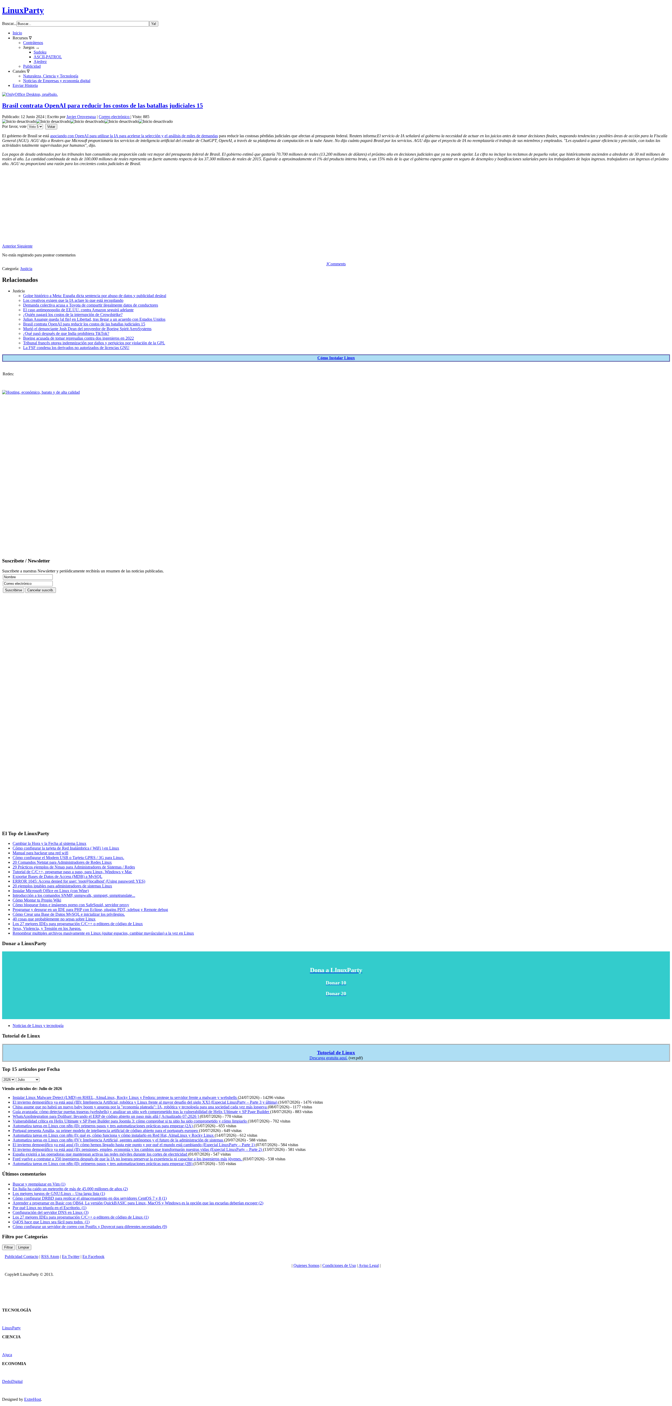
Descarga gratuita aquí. (328, 1058)
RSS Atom (50, 1256)
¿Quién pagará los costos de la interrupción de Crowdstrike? (73, 314)
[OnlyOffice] (30, 94)
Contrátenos (33, 42)
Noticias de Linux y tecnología (38, 1025)
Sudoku (40, 52)
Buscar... (9, 23)
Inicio (17, 33)
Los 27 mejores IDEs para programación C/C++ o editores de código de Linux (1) (81, 1217)
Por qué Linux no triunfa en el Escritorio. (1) (49, 1207)
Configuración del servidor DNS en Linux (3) (50, 1212)
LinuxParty (23, 10)
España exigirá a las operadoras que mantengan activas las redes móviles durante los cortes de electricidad (100, 1154)
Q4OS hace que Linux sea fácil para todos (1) (51, 1222)
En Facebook (93, 1256)
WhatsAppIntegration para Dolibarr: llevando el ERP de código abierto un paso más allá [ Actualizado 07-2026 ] (106, 1116)
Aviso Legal (369, 1265)
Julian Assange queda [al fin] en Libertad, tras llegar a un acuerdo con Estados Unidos (94, 319)
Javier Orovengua (81, 116)
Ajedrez (40, 61)
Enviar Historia (25, 85)
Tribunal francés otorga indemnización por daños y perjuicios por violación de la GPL (94, 343)
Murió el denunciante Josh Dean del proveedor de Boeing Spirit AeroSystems (87, 329)
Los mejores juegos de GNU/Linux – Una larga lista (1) (59, 1193)
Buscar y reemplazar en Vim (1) (39, 1184)
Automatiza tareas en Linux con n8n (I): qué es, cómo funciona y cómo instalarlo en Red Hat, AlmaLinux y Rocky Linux (114, 1135)
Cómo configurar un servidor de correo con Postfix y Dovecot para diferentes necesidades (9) (90, 1226)
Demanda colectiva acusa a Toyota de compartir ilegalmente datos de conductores (90, 305)
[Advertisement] (159, 207)
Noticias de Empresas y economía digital (56, 80)
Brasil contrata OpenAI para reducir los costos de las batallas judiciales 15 (102, 105)
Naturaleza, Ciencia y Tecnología (50, 76)
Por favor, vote (14, 126)
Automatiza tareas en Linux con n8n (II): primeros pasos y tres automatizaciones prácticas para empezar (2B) (103, 1163)
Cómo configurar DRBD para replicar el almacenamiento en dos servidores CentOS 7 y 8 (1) (90, 1198)
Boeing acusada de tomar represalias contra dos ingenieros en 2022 (78, 338)
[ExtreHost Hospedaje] (41, 392)
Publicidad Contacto (21, 1256)
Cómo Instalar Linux (336, 358)
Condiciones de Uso (339, 1265)
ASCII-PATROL (48, 57)
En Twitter (71, 1256)
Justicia (26, 268)
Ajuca (7, 1354)
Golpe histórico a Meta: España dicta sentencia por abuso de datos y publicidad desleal (94, 295)
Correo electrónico (114, 116)
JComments (336, 264)
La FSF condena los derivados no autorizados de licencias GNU (76, 347)
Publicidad (32, 66)
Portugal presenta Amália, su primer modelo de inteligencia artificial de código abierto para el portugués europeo (106, 1130)
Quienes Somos (306, 1265)
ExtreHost (32, 1399)
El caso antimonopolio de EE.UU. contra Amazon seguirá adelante (78, 310)
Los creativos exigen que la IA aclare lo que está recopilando (73, 300)
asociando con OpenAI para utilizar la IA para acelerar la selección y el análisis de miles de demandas (134, 136)
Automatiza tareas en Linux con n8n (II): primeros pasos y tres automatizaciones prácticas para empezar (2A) (103, 1126)
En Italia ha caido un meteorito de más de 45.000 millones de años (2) (70, 1189)
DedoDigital (12, 1381)
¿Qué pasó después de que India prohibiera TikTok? (66, 333)
